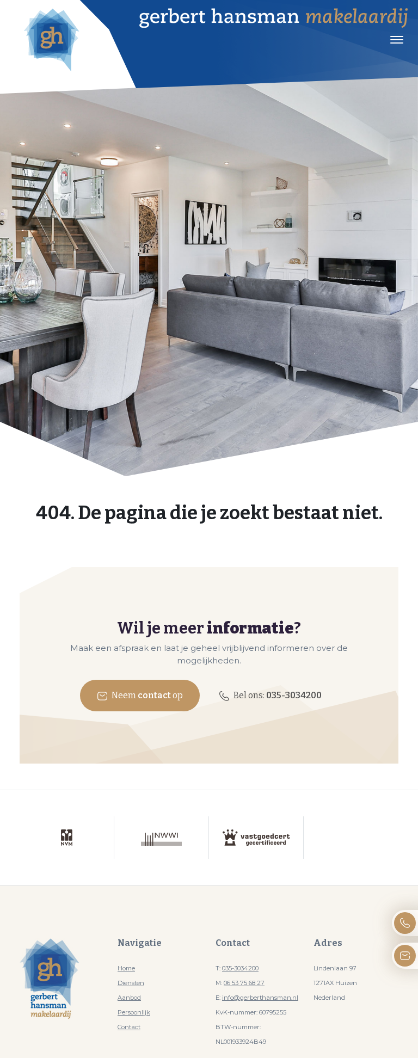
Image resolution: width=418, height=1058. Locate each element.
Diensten (131, 983)
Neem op (146, 695)
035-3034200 (240, 968)
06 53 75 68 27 (244, 983)
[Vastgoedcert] (256, 837)
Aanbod (129, 997)
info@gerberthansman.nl (260, 997)
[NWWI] (161, 837)
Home (126, 968)
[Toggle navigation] (396, 39)
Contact (129, 1027)
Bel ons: (277, 695)
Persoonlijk (134, 1012)
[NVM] (67, 837)
